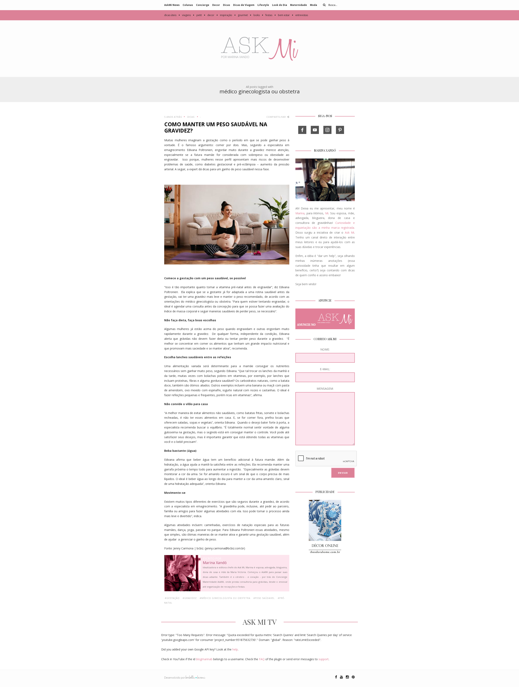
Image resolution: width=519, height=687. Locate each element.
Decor (216, 5)
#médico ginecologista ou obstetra (225, 598)
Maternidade (298, 5)
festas (267, 15)
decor (209, 15)
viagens (184, 15)
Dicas (226, 5)
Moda (313, 5)
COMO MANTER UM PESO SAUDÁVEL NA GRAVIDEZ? (215, 127)
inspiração (224, 15)
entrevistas (300, 15)
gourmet (241, 15)
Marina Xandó (215, 563)
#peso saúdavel (264, 598)
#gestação (172, 598)
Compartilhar (276, 116)
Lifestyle (263, 5)
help (235, 649)
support (323, 659)
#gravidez (190, 598)
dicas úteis (170, 15)
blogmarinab (204, 659)
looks (255, 15)
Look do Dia (279, 5)
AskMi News (172, 5)
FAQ (262, 659)
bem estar (282, 15)
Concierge (202, 5)
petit (197, 15)
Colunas (188, 5)
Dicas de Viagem (243, 5)
